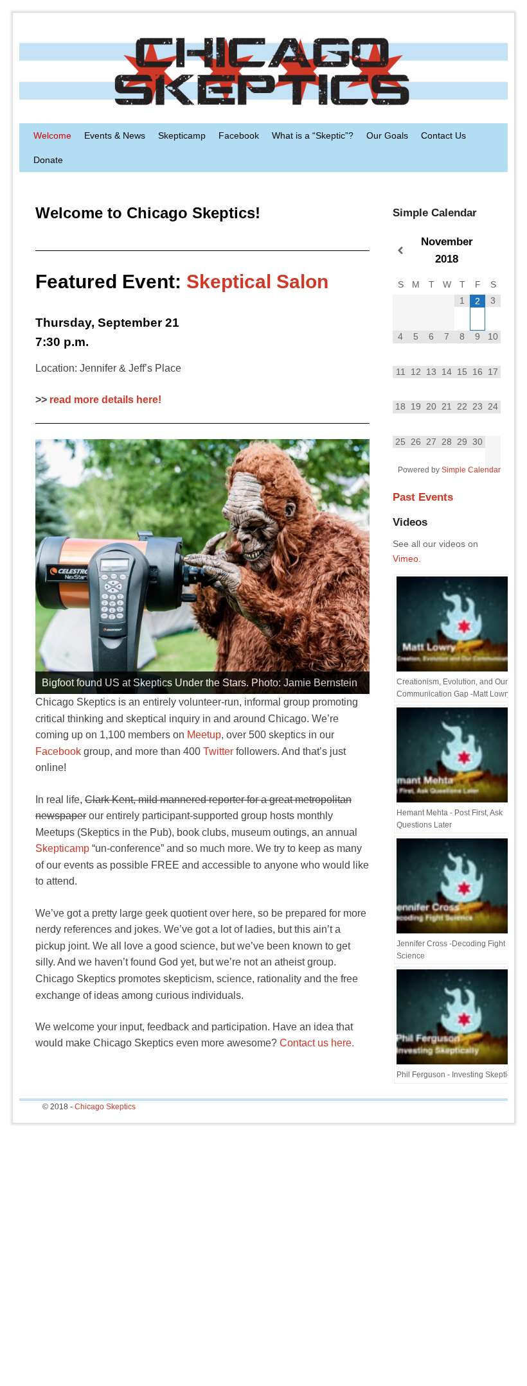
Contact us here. (317, 1042)
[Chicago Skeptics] (263, 71)
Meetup (204, 734)
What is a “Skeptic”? (312, 135)
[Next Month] (493, 251)
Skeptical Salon (257, 281)
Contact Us (443, 135)
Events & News (114, 135)
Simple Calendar (471, 469)
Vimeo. (407, 558)
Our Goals (387, 135)
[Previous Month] (400, 251)
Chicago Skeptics (105, 1106)
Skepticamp (182, 135)
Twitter (218, 751)
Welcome (52, 135)
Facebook (239, 135)
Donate (48, 160)
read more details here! (105, 399)
